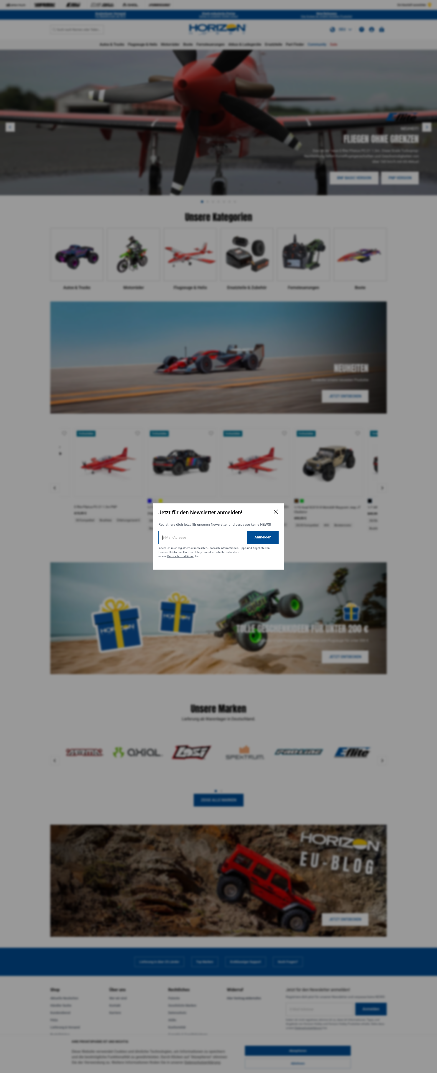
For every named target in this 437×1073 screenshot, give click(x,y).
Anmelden (262, 537)
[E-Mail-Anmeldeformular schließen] (276, 511)
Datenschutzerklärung (180, 556)
